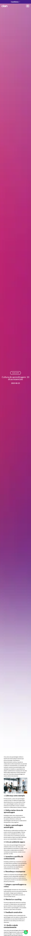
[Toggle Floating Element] (26, 932)
